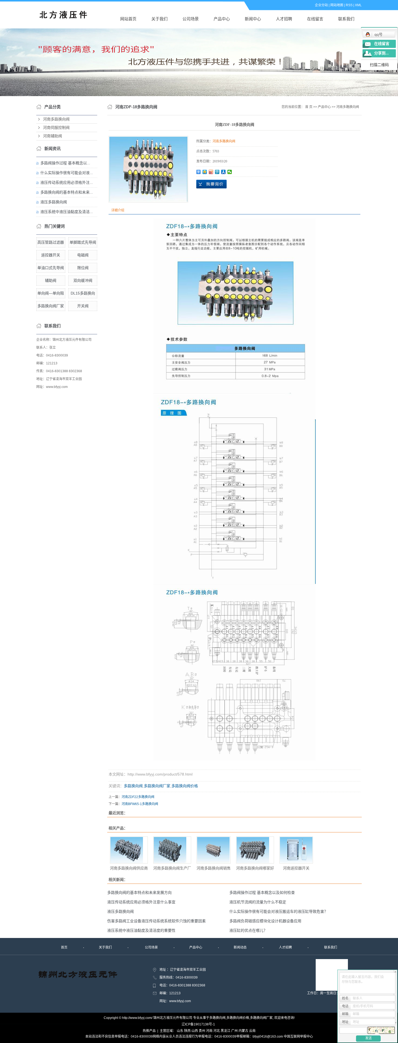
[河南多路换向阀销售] (214, 850)
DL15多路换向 (83, 293)
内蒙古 (243, 1031)
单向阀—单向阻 (50, 293)
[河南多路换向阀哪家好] (255, 850)
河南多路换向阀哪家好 (255, 868)
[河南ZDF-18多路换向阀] (148, 169)
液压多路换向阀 (53, 202)
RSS (349, 5)
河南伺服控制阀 (56, 128)
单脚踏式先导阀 (83, 242)
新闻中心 (253, 19)
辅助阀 (50, 280)
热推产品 (149, 1031)
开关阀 (83, 306)
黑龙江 (225, 1031)
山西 (194, 1031)
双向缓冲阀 (82, 280)
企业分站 (321, 5)
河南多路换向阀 (56, 119)
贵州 (202, 1031)
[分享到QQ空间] (205, 172)
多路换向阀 (133, 786)
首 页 (308, 107)
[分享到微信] (229, 172)
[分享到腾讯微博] (217, 172)
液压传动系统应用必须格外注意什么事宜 (141, 902)
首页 (64, 947)
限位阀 (83, 268)
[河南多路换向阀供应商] (129, 850)
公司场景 (190, 19)
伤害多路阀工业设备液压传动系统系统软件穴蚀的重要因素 (156, 921)
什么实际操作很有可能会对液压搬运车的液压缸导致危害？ (278, 911)
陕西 (187, 1031)
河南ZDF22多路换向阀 (138, 797)
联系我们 (346, 19)
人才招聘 (284, 19)
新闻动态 (240, 947)
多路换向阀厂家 (50, 306)
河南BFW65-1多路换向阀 (140, 804)
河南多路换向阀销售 (214, 868)
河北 (216, 1031)
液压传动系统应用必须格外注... (66, 182)
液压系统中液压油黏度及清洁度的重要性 (141, 930)
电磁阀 (83, 255)
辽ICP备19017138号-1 (198, 1024)
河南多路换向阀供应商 (129, 868)
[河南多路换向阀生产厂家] (172, 850)
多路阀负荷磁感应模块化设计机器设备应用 (265, 921)
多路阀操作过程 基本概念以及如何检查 (262, 892)
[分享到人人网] (223, 172)
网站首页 (128, 19)
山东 (180, 1031)
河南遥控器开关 (296, 868)
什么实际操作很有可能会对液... (66, 173)
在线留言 (315, 19)
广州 (234, 1031)
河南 (209, 1031)
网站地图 (336, 5)
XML (358, 5)
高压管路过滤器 (50, 242)
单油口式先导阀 (50, 268)
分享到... (381, 53)
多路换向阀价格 (184, 786)
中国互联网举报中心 (298, 1036)
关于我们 (159, 19)
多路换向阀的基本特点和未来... (66, 192)
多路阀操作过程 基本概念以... (65, 163)
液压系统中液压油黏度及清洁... (66, 212)
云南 (252, 1031)
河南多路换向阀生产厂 (172, 868)
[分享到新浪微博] (211, 172)
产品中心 (222, 19)
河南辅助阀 (52, 136)
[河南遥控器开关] (296, 850)
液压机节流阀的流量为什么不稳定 (257, 902)
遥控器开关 (50, 255)
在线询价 (211, 184)
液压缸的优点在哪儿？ (248, 930)
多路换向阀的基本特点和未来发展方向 (139, 892)
